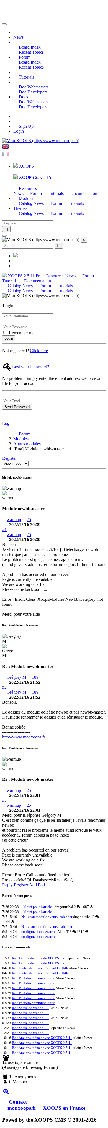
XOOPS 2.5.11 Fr (23, 275)
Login (18, 131)
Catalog (25, 203)
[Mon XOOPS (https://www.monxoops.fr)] (40, 140)
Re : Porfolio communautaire (33, 978)
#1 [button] (4, 529)
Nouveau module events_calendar (46, 917)
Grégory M (16, 677)
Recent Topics (31, 52)
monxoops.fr (21, 1108)
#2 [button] (4, 687)
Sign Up (26, 126)
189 (35, 677)
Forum (35, 193)
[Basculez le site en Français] (5, 156)
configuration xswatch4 (39, 931)
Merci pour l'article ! (38, 907)
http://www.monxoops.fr (23, 737)
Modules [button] (26, 198)
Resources (27, 188)
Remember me (21, 332)
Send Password (17, 407)
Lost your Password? (30, 366)
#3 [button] (4, 800)
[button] (15, 42)
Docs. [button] (23, 97)
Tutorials (26, 77)
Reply (7, 884)
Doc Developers (32, 92)
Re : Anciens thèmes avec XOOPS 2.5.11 (42, 1038)
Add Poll (37, 884)
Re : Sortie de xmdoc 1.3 (30, 1008)
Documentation (83, 193)
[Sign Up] (15, 116)
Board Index (29, 47)
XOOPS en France (64, 1108)
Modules (21, 439)
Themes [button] (20, 208)
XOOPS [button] (26, 166)
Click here (39, 350)
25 (29, 519)
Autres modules (27, 444)
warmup (14, 519)
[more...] (6, 1091)
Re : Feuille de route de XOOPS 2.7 (38, 958)
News (18, 37)
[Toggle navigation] (4, 24)
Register (9, 458)
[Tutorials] (15, 72)
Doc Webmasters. (34, 87)
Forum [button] (24, 57)
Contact (17, 1102)
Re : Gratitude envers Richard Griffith (40, 968)
